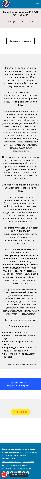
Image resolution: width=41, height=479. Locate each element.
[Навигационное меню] (37, 4)
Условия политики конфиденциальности (18, 462)
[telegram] (7, 472)
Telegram (22, 455)
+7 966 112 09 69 (12, 455)
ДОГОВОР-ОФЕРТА (9, 459)
